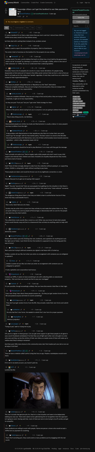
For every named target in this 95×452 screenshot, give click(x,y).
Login (81, 2)
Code (77, 448)
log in (16, 22)
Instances (66, 448)
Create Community (46, 2)
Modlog (86, 112)
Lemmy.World (13, 3)
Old (32, 28)
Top (11, 28)
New (27, 28)
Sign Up (87, 2)
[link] (23, 16)
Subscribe (81, 17)
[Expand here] (12, 12)
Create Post (35, 2)
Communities (25, 2)
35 (20, 16)
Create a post (81, 22)
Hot (6, 28)
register (22, 22)
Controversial (19, 28)
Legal (59, 448)
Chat (39, 28)
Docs (72, 448)
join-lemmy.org (85, 448)
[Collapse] (6, 32)
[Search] (77, 2)
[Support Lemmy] (54, 2)
